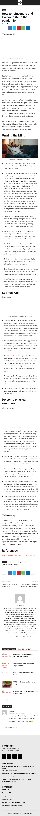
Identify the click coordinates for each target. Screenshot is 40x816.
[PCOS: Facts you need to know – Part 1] (7, 684)
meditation (14, 356)
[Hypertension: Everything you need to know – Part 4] (7, 693)
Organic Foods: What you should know (10, 585)
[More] (32, 28)
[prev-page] (3, 700)
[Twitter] (14, 28)
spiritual (22, 562)
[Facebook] (10, 28)
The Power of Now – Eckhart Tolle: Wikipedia (18, 556)
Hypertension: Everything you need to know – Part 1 (29, 585)
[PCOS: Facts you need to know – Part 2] (7, 675)
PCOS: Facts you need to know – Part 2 (16, 779)
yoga (15, 481)
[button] (3, 2)
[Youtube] (20, 756)
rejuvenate (15, 562)
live (9, 562)
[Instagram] (9, 756)
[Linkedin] (28, 28)
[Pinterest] (19, 28)
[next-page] (6, 700)
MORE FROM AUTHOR (24, 649)
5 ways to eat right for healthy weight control (19, 774)
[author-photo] (20, 603)
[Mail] (20, 640)
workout (16, 564)
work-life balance (7, 564)
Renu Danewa (8, 24)
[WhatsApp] (23, 28)
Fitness (4, 10)
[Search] (37, 2)
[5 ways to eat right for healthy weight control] (7, 665)
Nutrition (5, 770)
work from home (30, 562)
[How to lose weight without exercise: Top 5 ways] (7, 656)
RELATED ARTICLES (9, 649)
